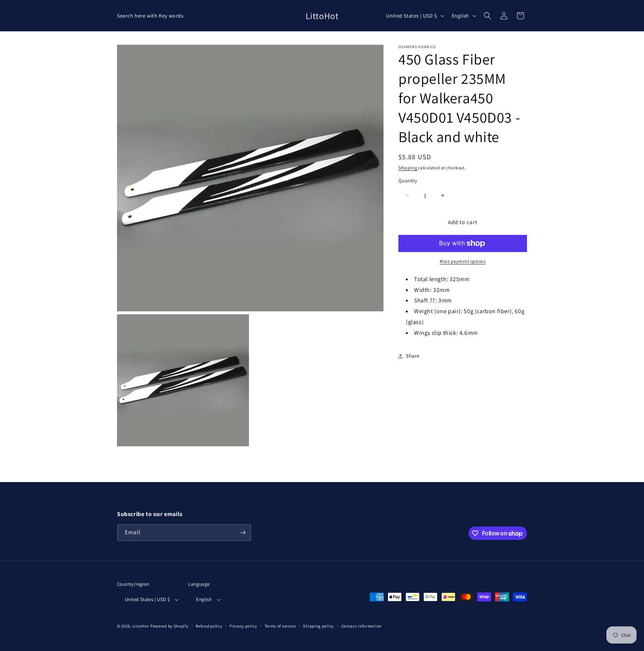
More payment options (463, 261)
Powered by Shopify (169, 626)
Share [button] (413, 355)
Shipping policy (318, 626)
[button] (487, 15)
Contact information (361, 626)
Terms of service (280, 626)
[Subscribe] (242, 532)
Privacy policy (243, 626)
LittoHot (140, 626)
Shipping (407, 167)
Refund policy (209, 626)
